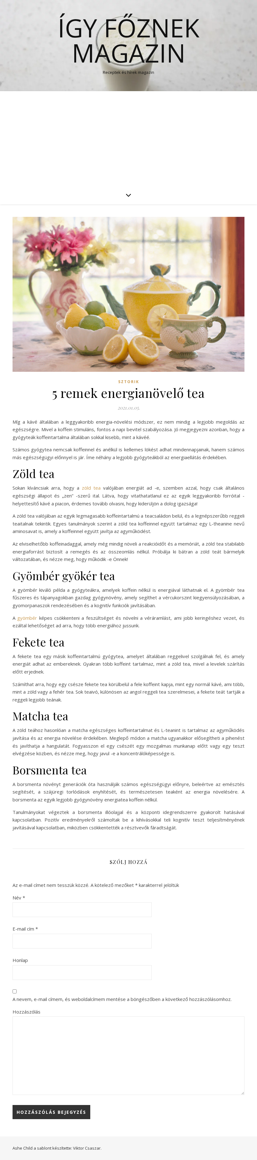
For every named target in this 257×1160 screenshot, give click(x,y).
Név (19, 897)
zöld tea (91, 488)
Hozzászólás (26, 1012)
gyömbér (27, 618)
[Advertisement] (128, 138)
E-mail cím (25, 929)
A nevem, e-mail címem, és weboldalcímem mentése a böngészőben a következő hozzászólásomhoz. (122, 999)
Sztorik (128, 381)
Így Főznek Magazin (128, 40)
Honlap (20, 960)
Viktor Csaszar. (87, 1148)
